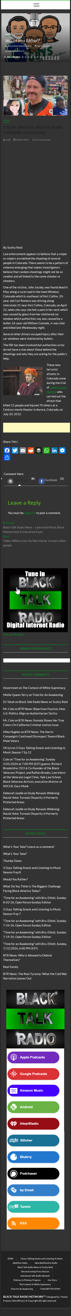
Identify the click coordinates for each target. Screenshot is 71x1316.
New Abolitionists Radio (46, 1263)
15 (46, 57)
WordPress (21, 480)
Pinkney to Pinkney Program (27, 1280)
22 (49, 59)
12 (37, 57)
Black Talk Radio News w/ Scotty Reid (43, 702)
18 (55, 57)
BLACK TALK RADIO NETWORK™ (24, 1296)
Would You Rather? (22, 40)
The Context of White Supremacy (43, 687)
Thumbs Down (12, 860)
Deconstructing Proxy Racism (35, 1271)
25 (58, 59)
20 (43, 59)
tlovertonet (10, 687)
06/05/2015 (22, 139)
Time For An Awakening (48, 695)
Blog (8, 34)
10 (32, 57)
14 (43, 57)
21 (46, 59)
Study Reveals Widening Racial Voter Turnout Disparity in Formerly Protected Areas (31, 797)
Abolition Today (20, 1263)
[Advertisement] (37, 427)
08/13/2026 (43, 46)
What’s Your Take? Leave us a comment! (29, 846)
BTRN (10, 1258)
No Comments (16, 51)
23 (52, 59)
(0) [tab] (24, 479)
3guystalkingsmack (19, 46)
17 (52, 57)
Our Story (52, 1280)
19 (58, 57)
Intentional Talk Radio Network (35, 1275)
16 (49, 57)
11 (35, 57)
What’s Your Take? (15, 853)
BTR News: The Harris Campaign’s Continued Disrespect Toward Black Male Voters (34, 736)
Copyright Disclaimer (50, 1288)
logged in (30, 513)
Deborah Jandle (13, 793)
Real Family (10, 967)
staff (7, 139)
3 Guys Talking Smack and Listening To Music (41, 1258)
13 (40, 57)
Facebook (51, 480)
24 (55, 59)
